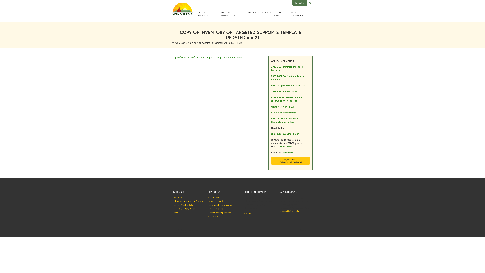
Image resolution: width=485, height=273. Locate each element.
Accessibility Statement (304, 230)
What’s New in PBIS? (282, 106)
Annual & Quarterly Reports (184, 208)
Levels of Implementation (228, 14)
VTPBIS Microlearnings (283, 112)
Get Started (213, 197)
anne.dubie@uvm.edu (289, 211)
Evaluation (253, 12)
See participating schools (219, 212)
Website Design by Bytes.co (183, 233)
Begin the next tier (216, 201)
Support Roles (278, 14)
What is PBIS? (178, 197)
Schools (266, 12)
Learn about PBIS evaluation (220, 205)
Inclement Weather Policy (183, 205)
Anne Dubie (286, 146)
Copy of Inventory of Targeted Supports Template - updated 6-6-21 (207, 57)
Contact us (249, 213)
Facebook (288, 152)
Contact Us (300, 3)
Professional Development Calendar (290, 160)
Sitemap (176, 212)
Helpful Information (296, 14)
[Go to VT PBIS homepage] (182, 9)
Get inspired (213, 216)
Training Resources (203, 14)
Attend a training (215, 208)
